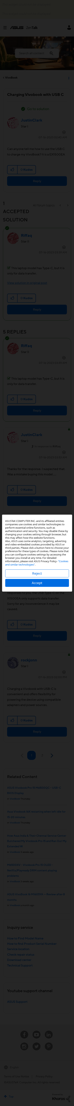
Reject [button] (37, 573)
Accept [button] (37, 583)
